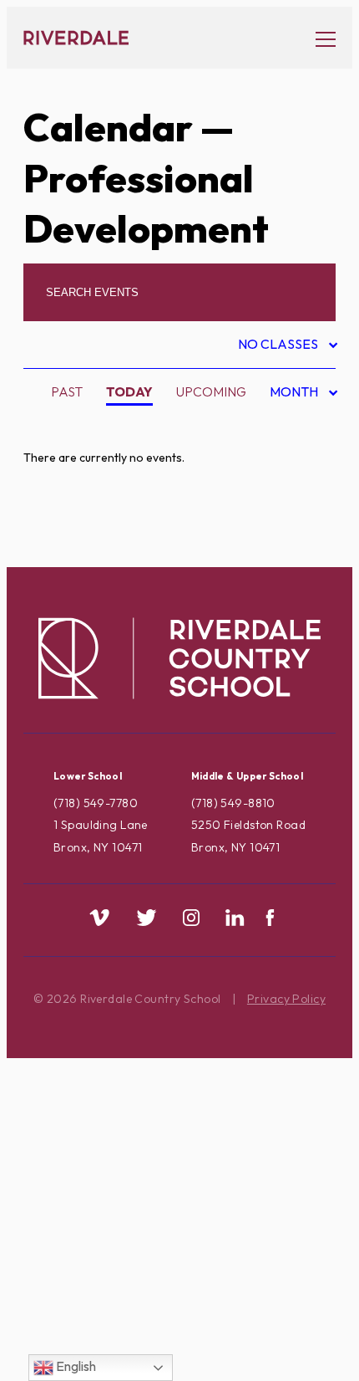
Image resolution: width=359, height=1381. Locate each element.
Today (129, 391)
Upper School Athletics (143, 1303)
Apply (78, 509)
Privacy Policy (286, 998)
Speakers (90, 1197)
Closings (89, 562)
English (74, 1366)
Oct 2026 (290, 477)
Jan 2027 (288, 557)
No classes (279, 346)
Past (67, 391)
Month (295, 394)
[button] (317, 38)
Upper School (107, 1276)
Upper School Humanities (147, 1329)
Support (87, 1250)
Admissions (96, 430)
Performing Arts (118, 1064)
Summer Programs (122, 1223)
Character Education (136, 536)
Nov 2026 (290, 504)
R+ (65, 1117)
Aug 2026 (290, 425)
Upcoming (211, 391)
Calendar (108, 127)
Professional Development (157, 1091)
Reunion (86, 1144)
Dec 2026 (290, 530)
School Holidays (118, 1171)
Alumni (82, 482)
